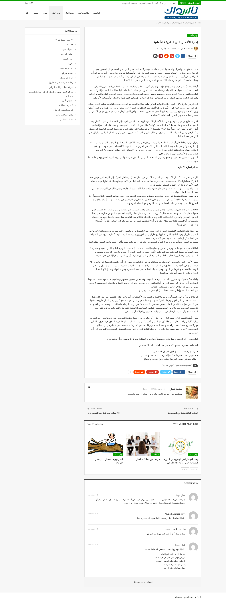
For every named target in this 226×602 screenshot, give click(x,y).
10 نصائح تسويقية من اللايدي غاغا (103, 413)
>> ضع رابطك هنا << (64, 40)
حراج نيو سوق (66, 78)
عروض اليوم (67, 100)
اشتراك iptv (67, 49)
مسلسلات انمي (66, 119)
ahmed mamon (172, 514)
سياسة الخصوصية (129, 3)
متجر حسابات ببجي (64, 115)
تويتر (151, 394)
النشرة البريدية (133, 394)
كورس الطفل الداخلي (63, 110)
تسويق (35, 13)
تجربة (70, 63)
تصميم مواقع (67, 73)
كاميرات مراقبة (66, 105)
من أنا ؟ (163, 3)
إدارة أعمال (56, 13)
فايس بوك (158, 394)
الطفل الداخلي (66, 54)
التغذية (145, 394)
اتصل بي (172, 3)
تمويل (45, 13)
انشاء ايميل (68, 59)
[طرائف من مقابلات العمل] (143, 444)
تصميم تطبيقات (66, 68)
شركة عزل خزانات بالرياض (61, 87)
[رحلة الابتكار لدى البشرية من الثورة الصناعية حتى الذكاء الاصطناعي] (180, 444)
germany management (183, 365)
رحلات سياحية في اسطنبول (60, 82)
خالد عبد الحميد (178, 529)
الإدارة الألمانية (168, 365)
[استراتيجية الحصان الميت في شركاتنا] (105, 444)
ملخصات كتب (83, 13)
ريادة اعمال (69, 13)
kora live (69, 44)
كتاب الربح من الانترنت (148, 3)
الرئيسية (96, 13)
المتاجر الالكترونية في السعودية (183, 413)
